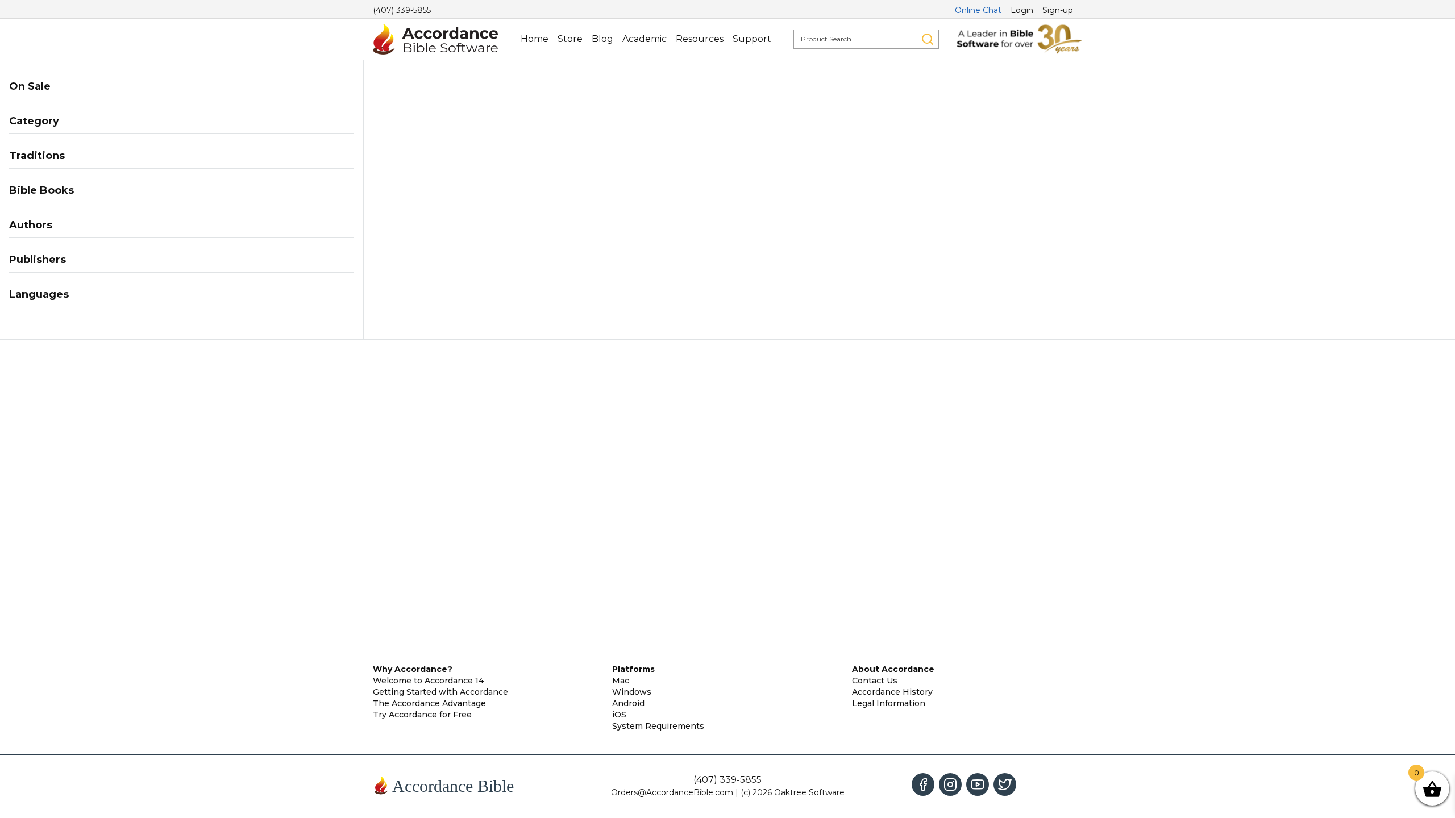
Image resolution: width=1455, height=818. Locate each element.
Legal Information (888, 703)
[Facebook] (923, 784)
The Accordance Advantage (429, 703)
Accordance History (892, 692)
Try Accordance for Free (422, 715)
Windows (631, 692)
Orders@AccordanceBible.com (672, 792)
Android (628, 703)
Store (570, 39)
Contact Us (874, 680)
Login (1022, 10)
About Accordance (893, 669)
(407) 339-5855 (402, 10)
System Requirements (658, 726)
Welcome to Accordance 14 (428, 680)
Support (752, 39)
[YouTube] (977, 784)
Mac (620, 680)
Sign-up (1057, 10)
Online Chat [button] (978, 10)
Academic (644, 39)
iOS (619, 715)
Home (534, 39)
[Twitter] (1004, 784)
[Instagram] (950, 784)
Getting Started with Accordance (440, 692)
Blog (602, 39)
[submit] (927, 39)
